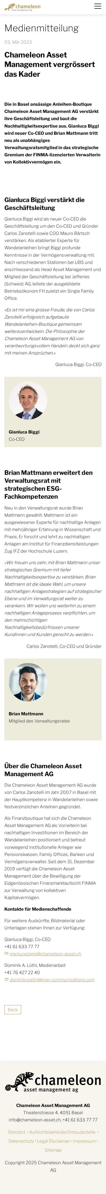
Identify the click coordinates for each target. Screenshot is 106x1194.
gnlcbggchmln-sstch (45, 953)
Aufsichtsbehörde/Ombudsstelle (62, 1132)
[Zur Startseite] (22, 7)
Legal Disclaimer (53, 1141)
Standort (16, 1132)
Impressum (84, 1141)
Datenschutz (21, 1141)
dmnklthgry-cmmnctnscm (52, 979)
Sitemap (53, 1150)
